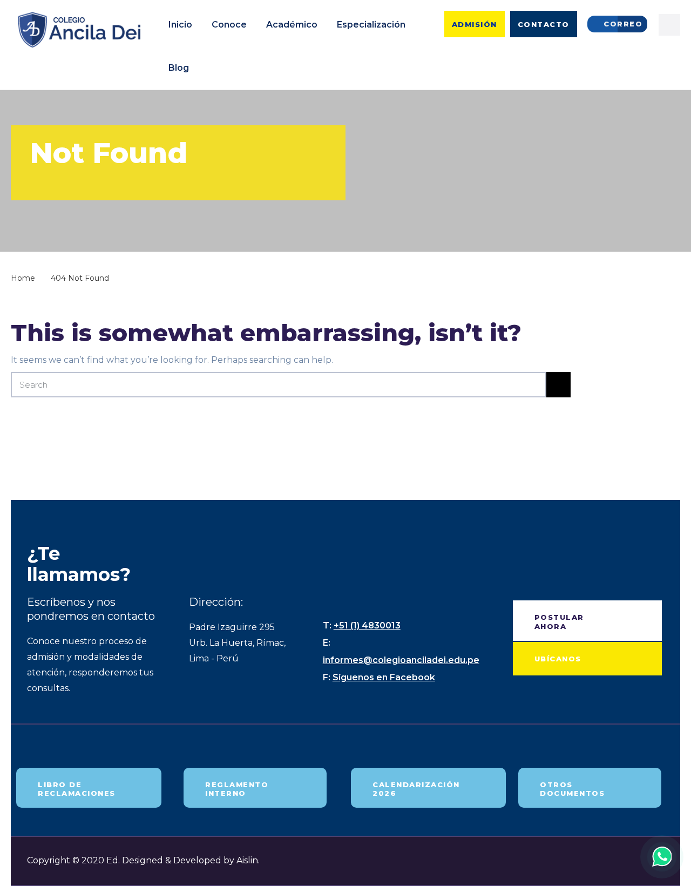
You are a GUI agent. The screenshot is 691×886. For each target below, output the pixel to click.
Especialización (371, 24)
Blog (178, 68)
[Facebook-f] (669, 25)
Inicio (180, 24)
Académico (291, 24)
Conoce (229, 24)
